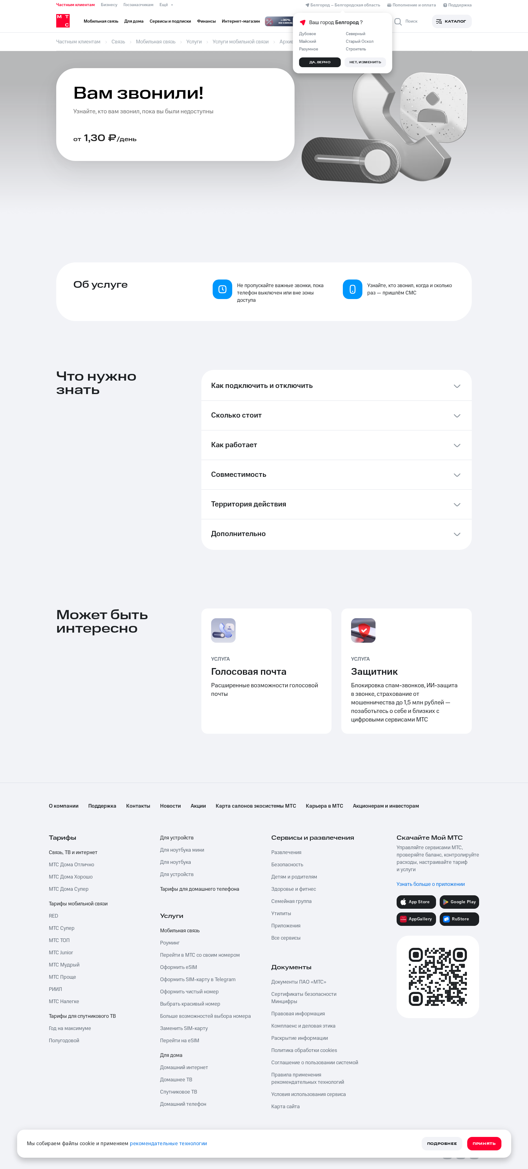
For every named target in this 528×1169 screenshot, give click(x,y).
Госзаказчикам (138, 5)
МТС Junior (61, 952)
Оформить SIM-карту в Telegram (198, 979)
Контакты (138, 806)
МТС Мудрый (64, 965)
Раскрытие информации (299, 1038)
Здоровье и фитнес (293, 889)
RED (53, 916)
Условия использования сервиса (308, 1094)
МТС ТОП (59, 940)
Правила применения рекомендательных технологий (307, 1078)
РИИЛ (55, 989)
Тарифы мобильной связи (78, 904)
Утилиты (281, 913)
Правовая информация (298, 1013)
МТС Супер (62, 928)
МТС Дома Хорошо (71, 877)
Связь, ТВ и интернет (73, 852)
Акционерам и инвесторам (386, 806)
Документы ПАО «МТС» (298, 982)
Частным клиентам (75, 5)
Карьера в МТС (324, 806)
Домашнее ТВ (176, 1079)
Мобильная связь (180, 930)
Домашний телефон (183, 1104)
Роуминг (170, 943)
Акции (198, 806)
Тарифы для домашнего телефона (199, 889)
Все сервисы (286, 938)
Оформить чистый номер (189, 991)
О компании (64, 806)
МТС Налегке (64, 1001)
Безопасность (287, 864)
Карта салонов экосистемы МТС (256, 806)
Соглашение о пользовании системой (314, 1062)
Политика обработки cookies (304, 1050)
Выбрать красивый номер (190, 1004)
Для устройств (177, 838)
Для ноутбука (175, 862)
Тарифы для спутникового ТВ (82, 1016)
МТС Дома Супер (69, 889)
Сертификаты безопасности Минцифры (303, 998)
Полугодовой (64, 1040)
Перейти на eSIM (179, 1040)
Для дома (171, 1055)
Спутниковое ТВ (178, 1092)
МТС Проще (62, 977)
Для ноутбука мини (182, 850)
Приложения (285, 926)
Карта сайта (285, 1106)
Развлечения (286, 852)
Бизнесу (109, 5)
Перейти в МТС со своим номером (200, 955)
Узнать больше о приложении (431, 884)
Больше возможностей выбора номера (205, 1016)
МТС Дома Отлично (71, 864)
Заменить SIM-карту (184, 1028)
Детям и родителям (294, 877)
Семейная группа (291, 901)
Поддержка (102, 806)
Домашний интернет (184, 1067)
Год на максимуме (70, 1028)
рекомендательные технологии (168, 1143)
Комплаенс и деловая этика (303, 1026)
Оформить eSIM (178, 967)
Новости (170, 806)
